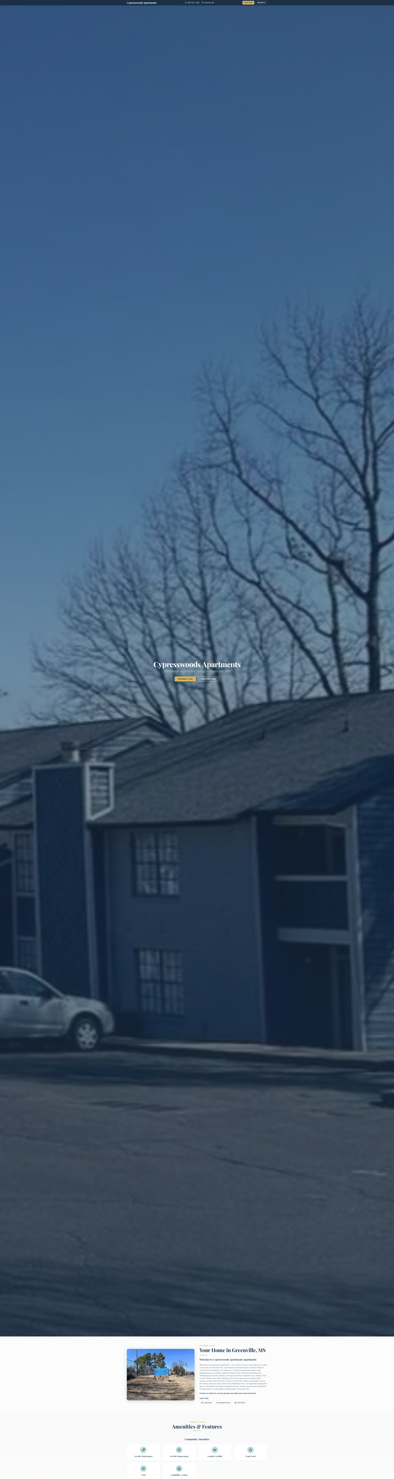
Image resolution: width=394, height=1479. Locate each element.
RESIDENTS (261, 2)
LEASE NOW (248, 2)
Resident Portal (224, 1403)
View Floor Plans (208, 679)
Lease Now (208, 1403)
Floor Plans (241, 1403)
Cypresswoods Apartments (141, 2)
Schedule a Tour (185, 679)
